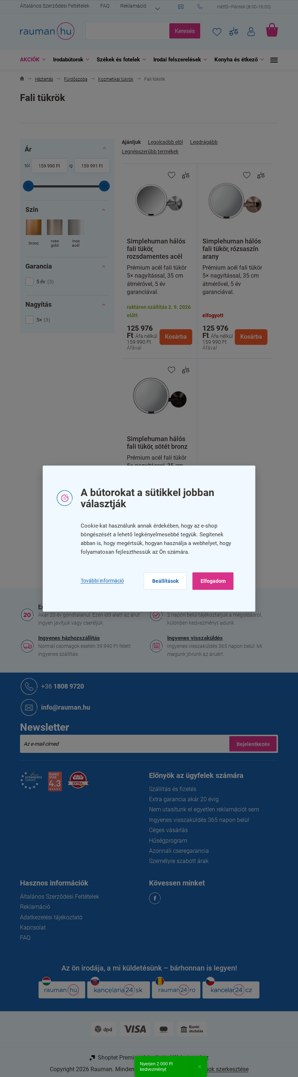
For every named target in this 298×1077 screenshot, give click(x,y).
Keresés (182, 31)
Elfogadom (210, 581)
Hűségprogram (165, 840)
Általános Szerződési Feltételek (52, 6)
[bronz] (31, 234)
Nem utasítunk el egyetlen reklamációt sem (201, 809)
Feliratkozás (250, 743)
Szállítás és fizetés (170, 789)
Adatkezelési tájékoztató (48, 917)
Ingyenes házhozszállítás (66, 638)
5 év (41, 282)
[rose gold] (52, 234)
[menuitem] (28, 60)
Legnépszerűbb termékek (147, 151)
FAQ (102, 6)
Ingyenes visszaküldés (192, 638)
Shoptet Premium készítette (130, 1057)
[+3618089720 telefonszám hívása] (235, 7)
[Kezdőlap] (19, 79)
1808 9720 (60, 686)
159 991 (86, 166)
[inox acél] (73, 234)
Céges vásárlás (165, 830)
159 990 (44, 166)
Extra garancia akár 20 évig (181, 799)
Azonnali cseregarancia (176, 850)
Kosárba (173, 336)
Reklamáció (131, 6)
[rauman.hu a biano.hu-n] (52, 784)
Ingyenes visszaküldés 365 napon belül (196, 819)
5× (40, 320)
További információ (99, 581)
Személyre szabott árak (176, 861)
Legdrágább (201, 142)
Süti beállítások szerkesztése (209, 1069)
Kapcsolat (30, 927)
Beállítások (162, 581)
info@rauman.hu (63, 707)
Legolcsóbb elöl (162, 142)
